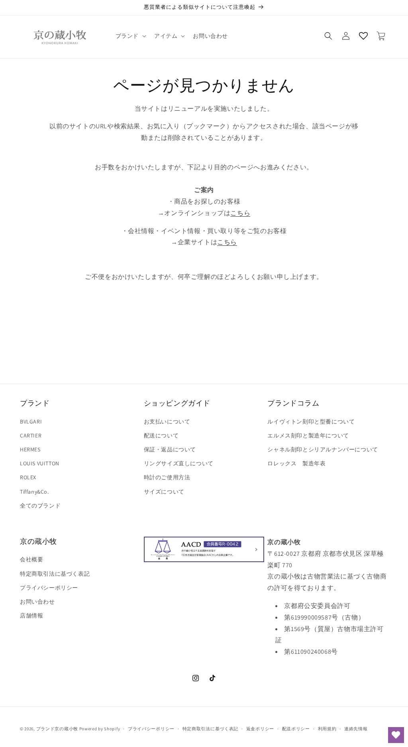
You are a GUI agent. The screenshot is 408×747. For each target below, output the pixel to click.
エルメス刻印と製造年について (308, 435)
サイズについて (164, 491)
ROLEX (28, 477)
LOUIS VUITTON (39, 463)
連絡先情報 (356, 728)
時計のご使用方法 (167, 477)
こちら (240, 213)
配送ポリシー (296, 728)
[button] (130, 35)
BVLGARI (31, 421)
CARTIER (30, 435)
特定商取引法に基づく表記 (55, 573)
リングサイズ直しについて (179, 463)
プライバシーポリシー (49, 587)
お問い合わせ (37, 601)
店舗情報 (31, 615)
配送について (161, 435)
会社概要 (31, 559)
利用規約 (327, 728)
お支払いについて (167, 421)
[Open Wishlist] (363, 36)
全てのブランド (40, 505)
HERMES (30, 449)
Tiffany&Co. (34, 491)
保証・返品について (170, 449)
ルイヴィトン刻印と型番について (311, 421)
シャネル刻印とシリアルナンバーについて (322, 449)
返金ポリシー (260, 728)
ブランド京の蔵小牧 (57, 728)
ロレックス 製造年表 (296, 463)
